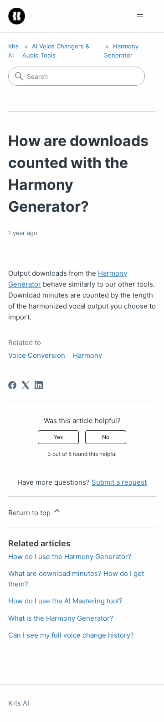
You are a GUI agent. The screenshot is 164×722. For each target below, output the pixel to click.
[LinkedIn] (39, 385)
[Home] (16, 16)
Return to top (30, 512)
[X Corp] (25, 385)
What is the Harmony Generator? (60, 618)
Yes (58, 437)
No (105, 437)
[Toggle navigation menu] (139, 16)
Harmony (87, 355)
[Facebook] (12, 385)
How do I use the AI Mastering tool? (65, 600)
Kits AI (18, 703)
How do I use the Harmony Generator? (70, 556)
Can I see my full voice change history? (71, 635)
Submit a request (119, 482)
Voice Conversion (36, 355)
